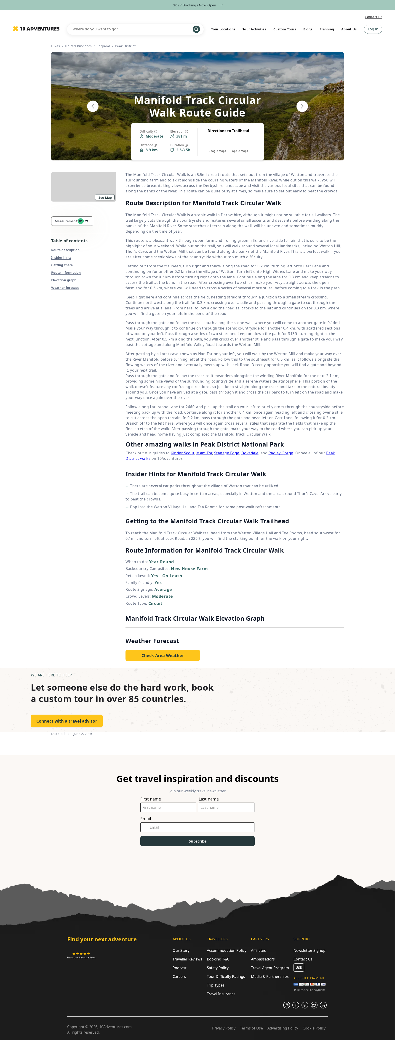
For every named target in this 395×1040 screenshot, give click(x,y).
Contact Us (303, 959)
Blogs (307, 29)
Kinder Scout (182, 452)
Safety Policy (218, 967)
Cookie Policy (314, 1028)
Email (145, 818)
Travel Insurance (221, 993)
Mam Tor (204, 452)
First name (150, 799)
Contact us (373, 17)
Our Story (181, 950)
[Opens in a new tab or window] (286, 1005)
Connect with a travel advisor (66, 721)
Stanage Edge (226, 452)
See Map (105, 197)
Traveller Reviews (187, 959)
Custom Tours (284, 29)
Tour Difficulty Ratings (226, 976)
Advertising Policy (282, 1028)
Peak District (125, 46)
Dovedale (250, 452)
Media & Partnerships (270, 976)
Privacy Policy (223, 1028)
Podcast (180, 967)
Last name (209, 799)
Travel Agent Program (270, 967)
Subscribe (197, 841)
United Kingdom (78, 46)
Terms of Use (251, 1028)
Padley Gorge (281, 452)
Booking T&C (218, 959)
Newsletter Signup (310, 950)
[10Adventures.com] (36, 29)
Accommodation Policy (226, 950)
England (103, 46)
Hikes (55, 46)
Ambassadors (263, 959)
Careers (179, 976)
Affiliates (258, 950)
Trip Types (215, 985)
